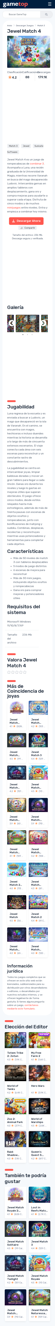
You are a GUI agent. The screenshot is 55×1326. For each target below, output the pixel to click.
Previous (11, 323)
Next (43, 323)
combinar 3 (37, 163)
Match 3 (41, 25)
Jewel (26, 146)
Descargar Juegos (25, 25)
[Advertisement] (27, 112)
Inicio (9, 25)
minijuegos (14, 207)
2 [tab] (27, 334)
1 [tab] (22, 334)
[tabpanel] (27, 323)
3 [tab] (32, 334)
